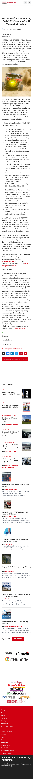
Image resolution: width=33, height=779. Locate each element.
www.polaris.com (19, 328)
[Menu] (29, 2)
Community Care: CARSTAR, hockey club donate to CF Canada (15, 513)
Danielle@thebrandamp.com (12, 349)
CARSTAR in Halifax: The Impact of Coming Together (11, 393)
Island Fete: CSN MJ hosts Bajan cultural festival (15, 485)
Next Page (18, 639)
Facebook (27, 263)
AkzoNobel (8, 544)
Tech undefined (6, 34)
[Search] (25, 2)
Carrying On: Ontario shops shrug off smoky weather (16, 568)
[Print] (3, 353)
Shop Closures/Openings (9, 415)
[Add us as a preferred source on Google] (25, 353)
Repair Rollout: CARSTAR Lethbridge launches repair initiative (11, 447)
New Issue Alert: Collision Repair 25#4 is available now (10, 407)
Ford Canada (9, 599)
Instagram (5, 266)
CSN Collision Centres (11, 489)
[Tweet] (16, 353)
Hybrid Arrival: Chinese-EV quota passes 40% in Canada (10, 434)
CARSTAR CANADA (10, 451)
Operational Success (8, 442)
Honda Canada (9, 571)
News (3, 389)
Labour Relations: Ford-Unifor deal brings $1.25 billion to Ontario (16, 595)
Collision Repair (6, 456)
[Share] (7, 353)
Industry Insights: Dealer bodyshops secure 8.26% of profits (11, 461)
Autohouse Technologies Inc (13, 626)
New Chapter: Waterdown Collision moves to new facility (10, 420)
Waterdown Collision (11, 424)
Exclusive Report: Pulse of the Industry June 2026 (15, 623)
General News (6, 429)
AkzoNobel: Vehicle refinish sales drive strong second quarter (15, 540)
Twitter (14, 266)
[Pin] (21, 353)
